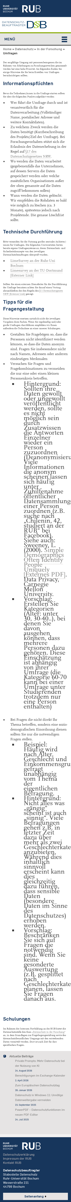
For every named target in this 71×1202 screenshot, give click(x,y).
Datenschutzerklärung (19, 1154)
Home (7, 49)
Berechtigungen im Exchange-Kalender (40, 1075)
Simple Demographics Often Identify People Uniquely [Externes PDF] (44, 562)
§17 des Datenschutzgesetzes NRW (30, 154)
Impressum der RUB (17, 1158)
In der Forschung (49, 49)
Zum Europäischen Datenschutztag (37, 1085)
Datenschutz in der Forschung (48, 1032)
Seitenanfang (34, 1196)
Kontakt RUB (12, 1163)
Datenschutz (24, 49)
